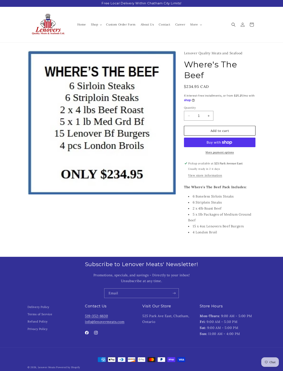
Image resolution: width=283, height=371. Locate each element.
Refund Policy (38, 321)
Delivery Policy (38, 307)
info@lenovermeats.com (105, 322)
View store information (205, 175)
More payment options (220, 152)
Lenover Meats (47, 367)
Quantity (190, 107)
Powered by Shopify (68, 367)
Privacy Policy (37, 329)
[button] (96, 24)
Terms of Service (40, 314)
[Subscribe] (174, 293)
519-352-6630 (96, 316)
